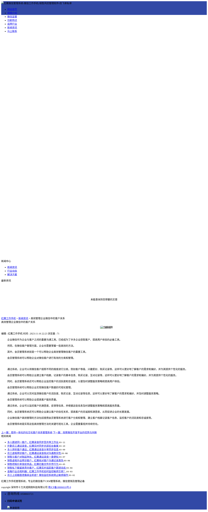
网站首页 (12, 9)
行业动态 (12, 271)
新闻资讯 (12, 27)
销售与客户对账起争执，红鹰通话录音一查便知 (33, 457)
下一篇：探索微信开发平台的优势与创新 (75, 432)
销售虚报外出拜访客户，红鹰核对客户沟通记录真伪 (35, 460)
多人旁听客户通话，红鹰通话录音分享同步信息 (33, 449)
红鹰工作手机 (8, 318)
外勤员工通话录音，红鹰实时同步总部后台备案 (33, 446)
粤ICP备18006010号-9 (59, 487)
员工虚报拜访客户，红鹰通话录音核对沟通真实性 (34, 453)
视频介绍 (12, 13)
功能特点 (12, 20)
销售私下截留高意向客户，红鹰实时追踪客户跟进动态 (36, 468)
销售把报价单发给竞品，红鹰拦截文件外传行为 (33, 464)
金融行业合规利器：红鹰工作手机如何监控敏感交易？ (36, 471)
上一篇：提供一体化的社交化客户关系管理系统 (26, 432)
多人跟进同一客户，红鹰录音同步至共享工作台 (33, 442)
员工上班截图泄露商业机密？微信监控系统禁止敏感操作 (38, 475)
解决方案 (12, 274)
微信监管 (12, 16)
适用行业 (12, 24)
